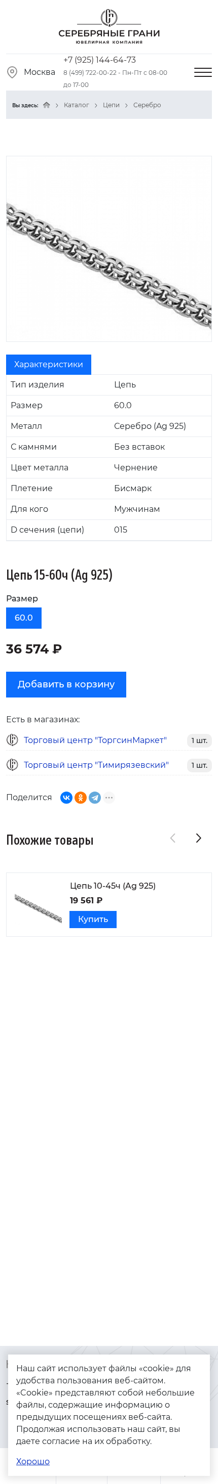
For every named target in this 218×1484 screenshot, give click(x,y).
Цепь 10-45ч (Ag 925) (113, 886)
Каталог (76, 105)
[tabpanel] (109, 458)
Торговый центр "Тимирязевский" (96, 765)
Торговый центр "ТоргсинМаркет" (95, 740)
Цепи (111, 105)
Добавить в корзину (66, 684)
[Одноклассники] (81, 798)
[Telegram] (95, 798)
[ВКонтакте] (66, 798)
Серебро (147, 105)
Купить (93, 919)
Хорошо (33, 1461)
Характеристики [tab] (48, 364)
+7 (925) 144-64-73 (99, 60)
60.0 (24, 618)
